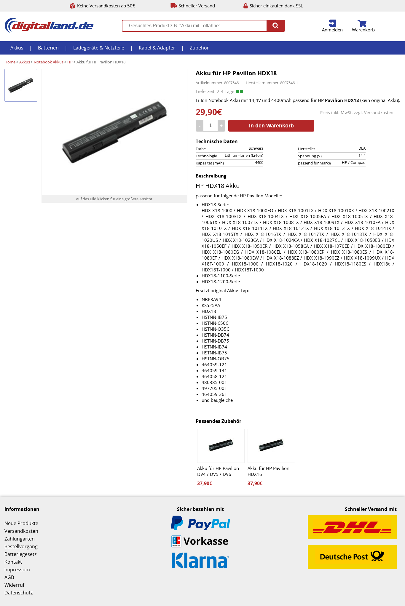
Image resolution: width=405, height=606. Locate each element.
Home (9, 62)
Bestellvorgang (21, 546)
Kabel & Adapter (157, 47)
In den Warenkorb (271, 126)
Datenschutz (18, 592)
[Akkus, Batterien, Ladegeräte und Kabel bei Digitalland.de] (49, 31)
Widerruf (14, 585)
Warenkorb (363, 30)
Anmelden (332, 30)
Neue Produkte (21, 523)
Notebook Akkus (48, 62)
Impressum (17, 569)
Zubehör (199, 47)
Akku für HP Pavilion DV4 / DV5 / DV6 (218, 471)
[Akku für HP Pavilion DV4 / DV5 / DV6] (221, 446)
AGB (9, 577)
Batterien (48, 47)
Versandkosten (378, 112)
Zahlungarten (19, 538)
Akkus (16, 47)
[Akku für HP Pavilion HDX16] (271, 446)
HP (70, 62)
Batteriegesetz (20, 554)
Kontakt (13, 562)
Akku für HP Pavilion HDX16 (268, 471)
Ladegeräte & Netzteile (98, 47)
